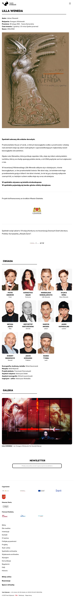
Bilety (4, 525)
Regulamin (6, 564)
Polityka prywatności (9, 541)
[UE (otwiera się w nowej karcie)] (46, 490)
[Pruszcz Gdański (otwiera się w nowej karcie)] (10, 497)
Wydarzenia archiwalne (10, 554)
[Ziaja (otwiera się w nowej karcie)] (10, 506)
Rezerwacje (6, 581)
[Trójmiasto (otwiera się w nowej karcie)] (28, 516)
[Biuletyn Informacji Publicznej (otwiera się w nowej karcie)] (16, 595)
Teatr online (6, 548)
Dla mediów (6, 528)
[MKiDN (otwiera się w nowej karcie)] (28, 490)
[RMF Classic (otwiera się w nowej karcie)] (10, 516)
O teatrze (5, 538)
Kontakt (4, 535)
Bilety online (6, 577)
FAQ (3, 567)
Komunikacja (6, 561)
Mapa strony (28, 595)
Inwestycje (5, 531)
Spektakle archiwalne (9, 551)
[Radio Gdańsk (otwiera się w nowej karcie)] (46, 516)
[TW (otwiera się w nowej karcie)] (10, 490)
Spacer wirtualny (8, 585)
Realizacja (21, 595)
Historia (5, 571)
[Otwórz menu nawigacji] (70, 3)
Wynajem (5, 558)
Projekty (5, 545)
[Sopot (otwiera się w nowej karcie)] (64, 490)
